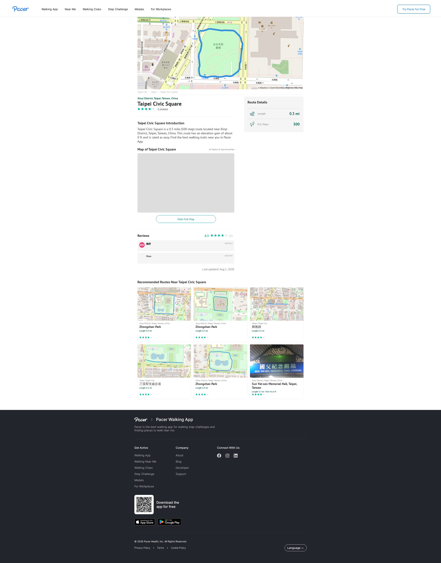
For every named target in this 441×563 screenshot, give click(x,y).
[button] (60, 537)
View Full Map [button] (185, 219)
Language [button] (293, 548)
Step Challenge (118, 9)
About (179, 455)
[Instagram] (227, 456)
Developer (182, 467)
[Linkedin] (236, 456)
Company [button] (182, 447)
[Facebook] (219, 456)
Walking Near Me (145, 461)
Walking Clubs (92, 9)
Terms (160, 547)
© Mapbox (263, 87)
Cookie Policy (178, 547)
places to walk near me (159, 430)
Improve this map (294, 87)
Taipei (153, 92)
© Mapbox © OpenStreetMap (221, 149)
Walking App (50, 9)
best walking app (162, 427)
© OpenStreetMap (277, 87)
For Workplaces (161, 9)
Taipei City (142, 92)
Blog (178, 461)
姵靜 (148, 244)
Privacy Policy (142, 547)
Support (181, 474)
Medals (139, 9)
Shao (148, 256)
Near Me (70, 9)
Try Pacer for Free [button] (413, 9)
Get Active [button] (141, 447)
